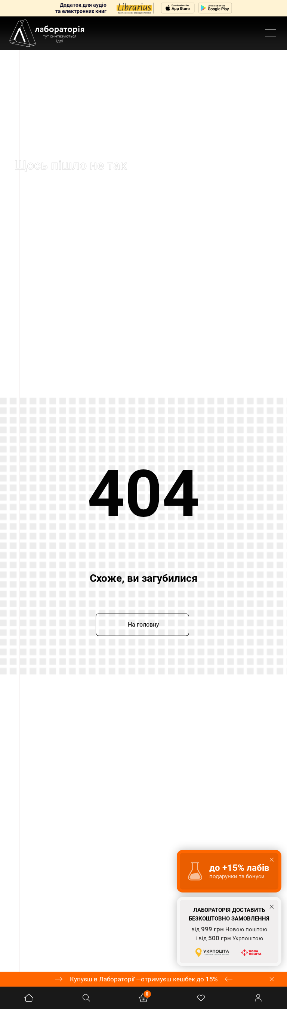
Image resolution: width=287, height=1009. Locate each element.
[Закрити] (271, 979)
